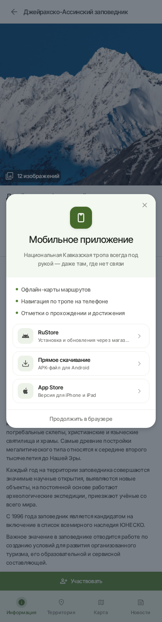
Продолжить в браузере (81, 418)
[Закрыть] (144, 205)
